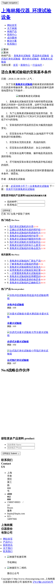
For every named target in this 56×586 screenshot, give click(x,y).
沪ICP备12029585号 (43, 582)
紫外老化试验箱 (30, 58)
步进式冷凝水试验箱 (18, 341)
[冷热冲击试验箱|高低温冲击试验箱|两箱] (28, 298)
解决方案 (12, 41)
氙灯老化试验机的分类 (21, 226)
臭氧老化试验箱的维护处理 (24, 236)
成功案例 (12, 37)
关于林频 (12, 28)
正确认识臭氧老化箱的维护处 (25, 229)
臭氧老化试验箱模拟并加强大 (25, 267)
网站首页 (12, 25)
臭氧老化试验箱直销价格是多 (25, 279)
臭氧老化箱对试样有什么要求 (25, 245)
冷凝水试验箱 (14, 323)
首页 (15, 65)
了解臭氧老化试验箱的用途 (24, 264)
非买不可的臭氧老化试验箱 (20, 189)
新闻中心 (12, 34)
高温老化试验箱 (40, 55)
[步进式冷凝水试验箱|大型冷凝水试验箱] (28, 335)
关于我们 (8, 548)
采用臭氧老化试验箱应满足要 (25, 270)
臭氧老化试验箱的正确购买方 (25, 282)
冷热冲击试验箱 (15, 304)
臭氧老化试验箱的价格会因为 (25, 248)
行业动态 (37, 65)
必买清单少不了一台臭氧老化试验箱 (30, 186)
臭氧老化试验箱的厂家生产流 (25, 261)
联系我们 (12, 44)
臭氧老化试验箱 (22, 55)
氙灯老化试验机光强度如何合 (25, 242)
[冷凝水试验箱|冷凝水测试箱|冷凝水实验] (28, 317)
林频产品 (12, 31)
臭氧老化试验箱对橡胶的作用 (25, 239)
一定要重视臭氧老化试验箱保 (25, 273)
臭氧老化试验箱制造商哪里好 (25, 276)
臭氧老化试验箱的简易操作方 (25, 232)
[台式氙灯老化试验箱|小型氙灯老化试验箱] (28, 353)
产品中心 (8, 542)
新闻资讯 (8, 545)
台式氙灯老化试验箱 (18, 360)
